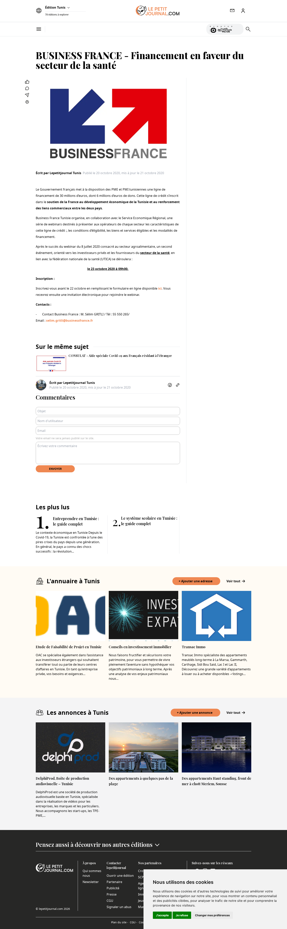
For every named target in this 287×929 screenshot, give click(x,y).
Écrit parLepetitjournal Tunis (58, 173)
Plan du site (119, 922)
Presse (112, 894)
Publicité (113, 888)
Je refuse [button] (182, 915)
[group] (238, 28)
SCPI (141, 877)
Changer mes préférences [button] (212, 915)
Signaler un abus (119, 907)
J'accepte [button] (162, 915)
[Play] (238, 29)
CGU (110, 900)
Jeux (141, 900)
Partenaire (114, 882)
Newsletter (91, 882)
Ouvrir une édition (120, 875)
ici (160, 288)
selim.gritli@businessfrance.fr (69, 320)
